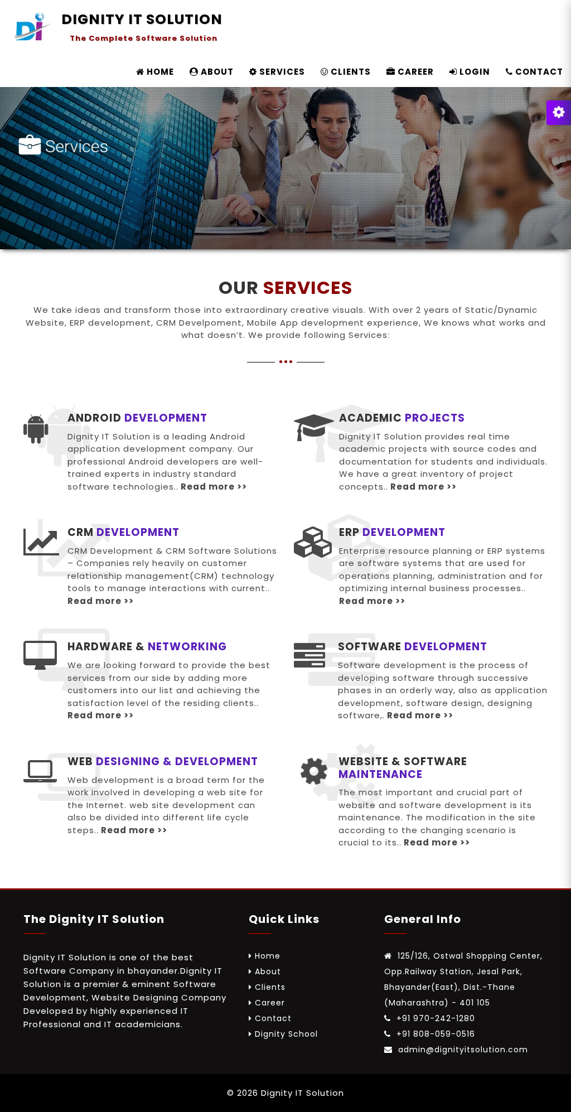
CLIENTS (349, 72)
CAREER (414, 72)
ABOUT (216, 72)
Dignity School (286, 1034)
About (268, 971)
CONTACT (538, 72)
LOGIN (473, 72)
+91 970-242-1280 (434, 1018)
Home (267, 955)
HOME (159, 72)
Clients (270, 987)
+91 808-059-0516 (434, 1034)
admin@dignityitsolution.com (461, 1049)
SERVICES (281, 72)
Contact (273, 1018)
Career (270, 1002)
